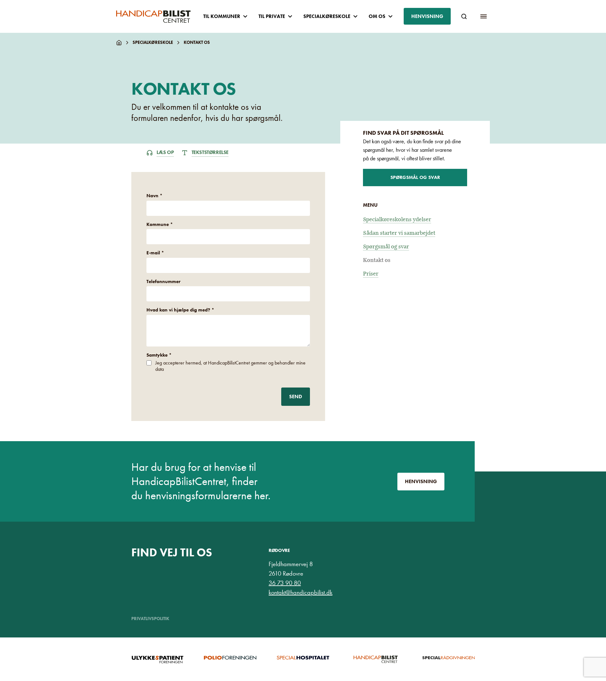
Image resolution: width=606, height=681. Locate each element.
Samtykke (159, 355)
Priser (370, 273)
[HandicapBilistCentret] (153, 16)
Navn (154, 195)
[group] (157, 659)
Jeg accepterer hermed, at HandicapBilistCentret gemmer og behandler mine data (230, 365)
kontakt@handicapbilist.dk (300, 592)
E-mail (155, 253)
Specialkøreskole (153, 42)
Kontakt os (376, 260)
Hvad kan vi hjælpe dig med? (180, 310)
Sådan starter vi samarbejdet (399, 233)
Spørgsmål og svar (415, 177)
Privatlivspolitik (150, 618)
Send (295, 396)
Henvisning (427, 16)
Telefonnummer (163, 281)
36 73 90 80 (285, 583)
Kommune (159, 224)
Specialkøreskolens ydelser (397, 219)
